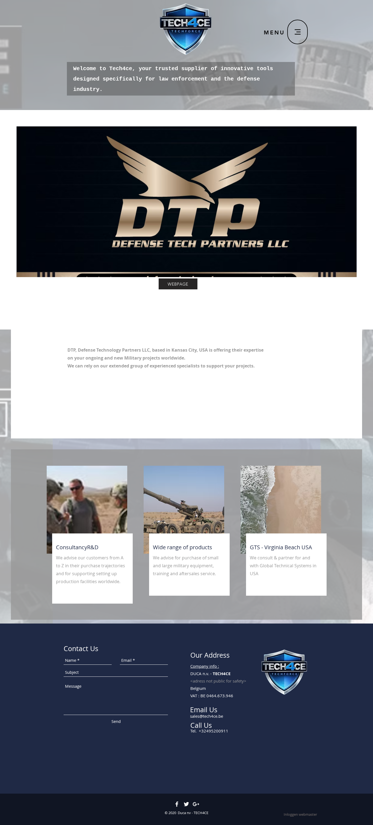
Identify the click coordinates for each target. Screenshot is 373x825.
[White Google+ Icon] (196, 804)
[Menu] (297, 32)
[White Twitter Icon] (186, 804)
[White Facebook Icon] (176, 804)
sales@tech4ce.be (206, 716)
